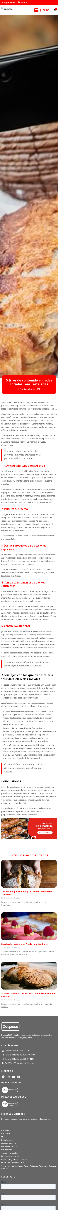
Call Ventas (5, 1134)
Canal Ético (5, 1130)
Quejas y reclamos (8, 1143)
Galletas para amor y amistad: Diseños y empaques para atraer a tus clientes (24, 768)
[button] (36, 10)
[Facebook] (3, 1077)
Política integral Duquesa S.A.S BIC (15, 1160)
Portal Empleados (8, 1140)
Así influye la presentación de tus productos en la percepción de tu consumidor (22, 455)
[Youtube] (13, 1077)
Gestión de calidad (9, 1147)
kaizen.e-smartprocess (10, 1156)
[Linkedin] (18, 1077)
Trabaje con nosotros (9, 1153)
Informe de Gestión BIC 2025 (12, 1163)
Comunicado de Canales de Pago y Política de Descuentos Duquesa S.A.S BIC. (28, 1167)
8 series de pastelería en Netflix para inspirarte (24, 944)
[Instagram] (8, 1077)
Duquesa (20, 808)
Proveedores (6, 1150)
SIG (2, 1137)
